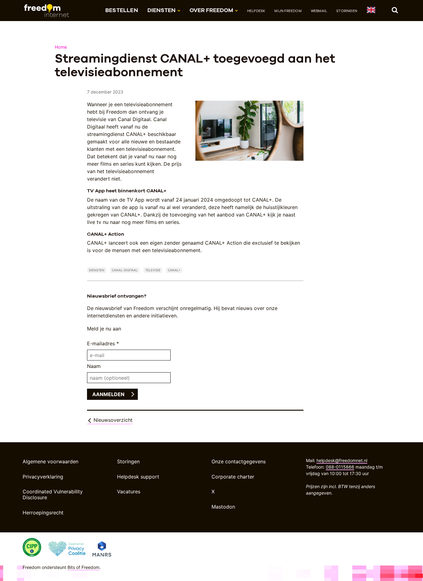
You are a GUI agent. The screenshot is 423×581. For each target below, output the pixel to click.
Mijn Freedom (287, 11)
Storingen (346, 11)
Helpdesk (256, 11)
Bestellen (121, 10)
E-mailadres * (103, 343)
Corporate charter (233, 477)
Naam (94, 366)
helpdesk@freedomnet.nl (341, 460)
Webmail (319, 11)
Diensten (96, 270)
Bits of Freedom (83, 567)
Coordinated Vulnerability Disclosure (53, 494)
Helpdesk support (138, 477)
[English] (370, 11)
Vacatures (128, 491)
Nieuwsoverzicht (112, 420)
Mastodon (223, 507)
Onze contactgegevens (239, 461)
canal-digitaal (125, 270)
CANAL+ (174, 270)
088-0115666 (340, 467)
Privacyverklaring (43, 477)
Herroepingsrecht (43, 512)
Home (61, 47)
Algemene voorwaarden (50, 461)
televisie (152, 270)
